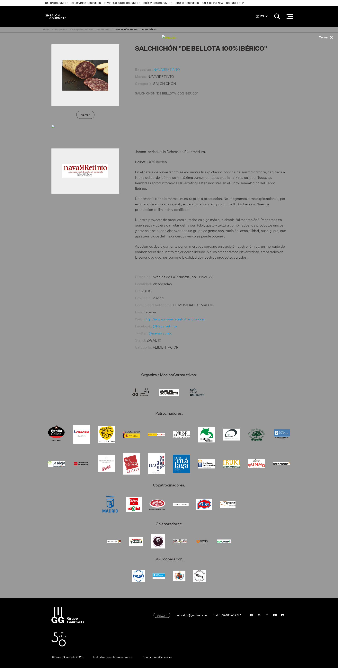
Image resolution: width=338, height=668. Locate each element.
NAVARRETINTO (166, 69)
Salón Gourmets (56, 3)
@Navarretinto (165, 326)
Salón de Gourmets (55, 16)
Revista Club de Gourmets (122, 3)
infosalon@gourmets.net (192, 615)
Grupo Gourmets (187, 3)
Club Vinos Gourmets (86, 3)
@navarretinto (160, 333)
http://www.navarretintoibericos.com (174, 319)
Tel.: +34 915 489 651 (227, 615)
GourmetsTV (235, 3)
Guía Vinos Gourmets (157, 3)
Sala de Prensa (212, 3)
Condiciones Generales (157, 657)
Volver (85, 115)
